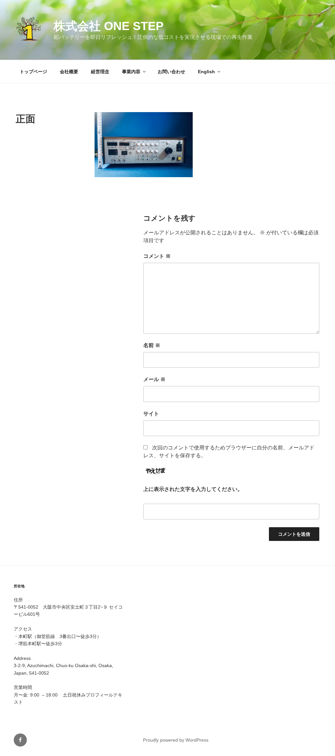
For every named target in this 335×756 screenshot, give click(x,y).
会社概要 (69, 71)
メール (154, 379)
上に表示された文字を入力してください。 (193, 489)
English (206, 71)
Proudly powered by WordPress (175, 740)
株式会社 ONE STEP (109, 26)
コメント (157, 256)
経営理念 (100, 71)
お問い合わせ (171, 71)
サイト (151, 413)
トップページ (33, 71)
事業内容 (131, 71)
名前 (151, 345)
